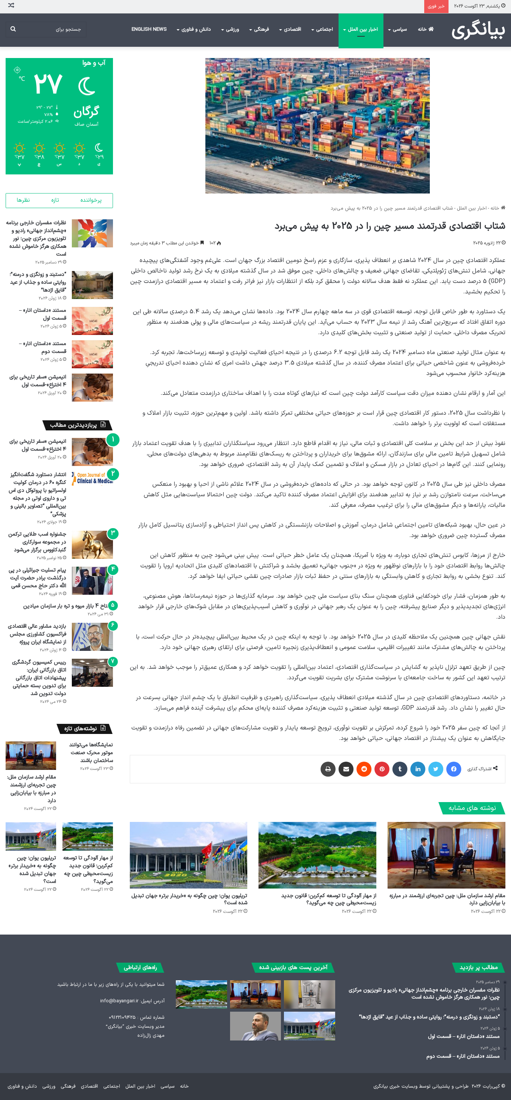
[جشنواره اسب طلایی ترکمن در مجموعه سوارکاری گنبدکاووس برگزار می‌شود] (92, 545)
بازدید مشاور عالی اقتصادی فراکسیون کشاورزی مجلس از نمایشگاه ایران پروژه (37, 634)
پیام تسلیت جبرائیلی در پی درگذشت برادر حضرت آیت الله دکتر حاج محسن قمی (37, 578)
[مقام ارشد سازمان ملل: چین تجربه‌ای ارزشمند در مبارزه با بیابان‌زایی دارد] (446, 855)
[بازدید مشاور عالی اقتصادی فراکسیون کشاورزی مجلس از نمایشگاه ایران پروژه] (92, 637)
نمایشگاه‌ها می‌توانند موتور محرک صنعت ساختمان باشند (91, 753)
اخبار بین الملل (363, 29)
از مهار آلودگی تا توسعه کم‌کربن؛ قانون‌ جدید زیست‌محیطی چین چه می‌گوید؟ (328, 899)
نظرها (23, 200)
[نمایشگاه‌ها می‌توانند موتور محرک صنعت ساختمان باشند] (309, 994)
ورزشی (232, 29)
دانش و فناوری (196, 29)
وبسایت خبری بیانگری (395, 1086)
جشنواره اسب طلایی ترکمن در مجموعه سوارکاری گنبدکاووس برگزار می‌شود (37, 542)
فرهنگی (261, 29)
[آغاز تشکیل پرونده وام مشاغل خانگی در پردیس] (255, 1026)
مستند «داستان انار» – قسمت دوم (42, 348)
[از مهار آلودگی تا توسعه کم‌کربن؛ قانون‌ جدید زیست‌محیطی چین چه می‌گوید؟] (317, 855)
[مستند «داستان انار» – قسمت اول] (92, 321)
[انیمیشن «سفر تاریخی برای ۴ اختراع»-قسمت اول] (92, 388)
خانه (423, 29)
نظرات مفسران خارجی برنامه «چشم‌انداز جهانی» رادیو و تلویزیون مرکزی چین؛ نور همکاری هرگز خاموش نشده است (36, 238)
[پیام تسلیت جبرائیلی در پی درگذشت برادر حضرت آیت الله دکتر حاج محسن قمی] (92, 581)
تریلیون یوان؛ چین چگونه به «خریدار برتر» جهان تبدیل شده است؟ (189, 899)
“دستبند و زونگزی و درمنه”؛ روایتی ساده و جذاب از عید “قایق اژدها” (38, 282)
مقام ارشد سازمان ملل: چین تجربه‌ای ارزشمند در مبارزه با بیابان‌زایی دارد (447, 899)
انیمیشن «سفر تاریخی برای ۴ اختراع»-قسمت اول (37, 381)
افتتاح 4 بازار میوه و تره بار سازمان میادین (68, 606)
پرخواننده (91, 200)
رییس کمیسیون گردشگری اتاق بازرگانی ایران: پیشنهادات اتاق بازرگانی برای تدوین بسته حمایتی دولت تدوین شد (39, 678)
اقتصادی (292, 29)
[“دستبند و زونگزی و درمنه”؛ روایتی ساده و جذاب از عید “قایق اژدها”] (92, 285)
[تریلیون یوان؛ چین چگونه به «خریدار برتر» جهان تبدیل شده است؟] (189, 855)
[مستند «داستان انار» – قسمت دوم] (92, 354)
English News (149, 29)
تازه (55, 200)
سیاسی (400, 29)
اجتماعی (324, 29)
